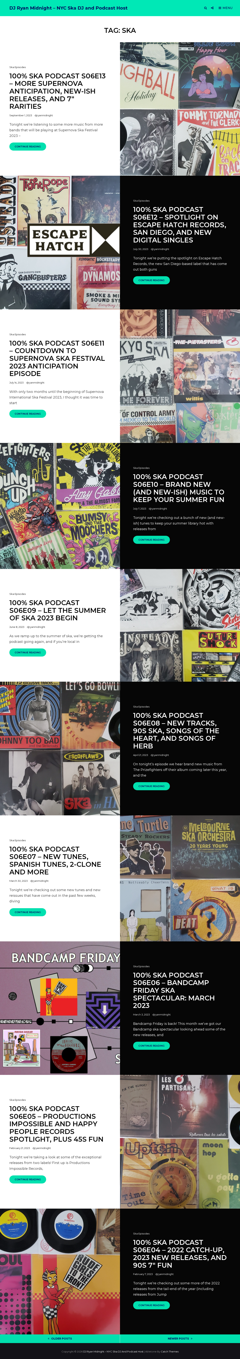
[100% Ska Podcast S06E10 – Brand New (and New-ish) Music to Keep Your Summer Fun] (60, 506)
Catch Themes (169, 1351)
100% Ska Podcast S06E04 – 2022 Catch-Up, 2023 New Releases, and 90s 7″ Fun (180, 1253)
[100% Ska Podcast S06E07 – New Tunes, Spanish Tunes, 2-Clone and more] (180, 878)
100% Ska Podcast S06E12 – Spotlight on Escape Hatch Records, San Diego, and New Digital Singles (179, 224)
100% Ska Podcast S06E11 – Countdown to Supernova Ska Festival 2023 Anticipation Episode (57, 358)
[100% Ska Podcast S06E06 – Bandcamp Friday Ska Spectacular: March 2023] (60, 1008)
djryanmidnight (43, 115)
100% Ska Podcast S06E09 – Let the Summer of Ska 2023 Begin (57, 610)
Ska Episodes (17, 67)
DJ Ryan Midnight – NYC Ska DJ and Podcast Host (68, 8)
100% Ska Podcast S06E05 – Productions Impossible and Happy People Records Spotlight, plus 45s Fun (56, 1124)
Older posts (61, 1338)
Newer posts (178, 1338)
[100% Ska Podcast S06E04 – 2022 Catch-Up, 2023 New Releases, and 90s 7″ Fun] (60, 1272)
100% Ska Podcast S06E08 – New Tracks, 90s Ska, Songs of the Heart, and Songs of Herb (176, 730)
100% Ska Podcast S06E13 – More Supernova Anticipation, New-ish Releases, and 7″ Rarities (57, 91)
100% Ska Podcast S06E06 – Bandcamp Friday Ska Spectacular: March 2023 (174, 990)
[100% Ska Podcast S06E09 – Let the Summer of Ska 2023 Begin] (180, 625)
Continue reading (30, 148)
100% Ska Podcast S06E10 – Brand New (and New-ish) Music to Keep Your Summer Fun (178, 488)
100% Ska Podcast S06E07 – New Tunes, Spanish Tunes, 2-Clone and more (55, 860)
